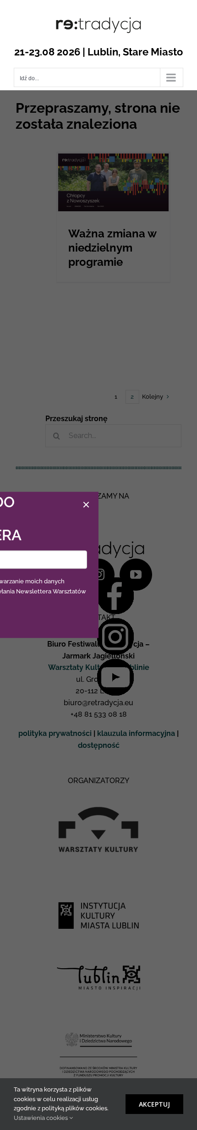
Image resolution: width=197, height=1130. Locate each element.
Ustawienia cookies (41, 1117)
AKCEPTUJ (154, 1104)
